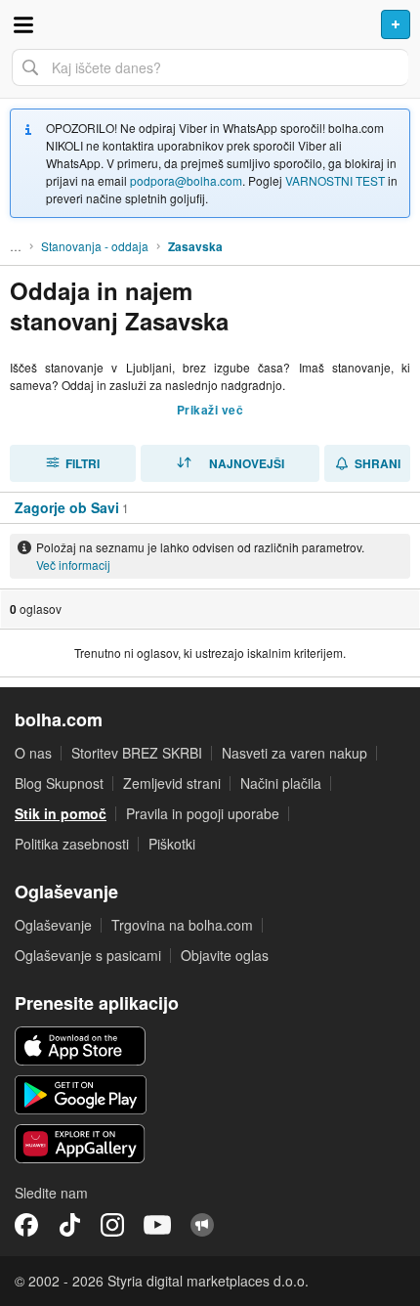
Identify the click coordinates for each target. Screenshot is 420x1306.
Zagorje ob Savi (67, 507)
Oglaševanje (53, 925)
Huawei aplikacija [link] (81, 1143)
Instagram (112, 1225)
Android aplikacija (81, 1094)
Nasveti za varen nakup (294, 752)
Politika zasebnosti (72, 843)
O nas (33, 752)
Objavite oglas (225, 955)
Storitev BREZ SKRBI (136, 752)
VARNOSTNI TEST (335, 180)
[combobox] (210, 67)
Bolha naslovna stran (210, 24)
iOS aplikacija (81, 1046)
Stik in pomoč (60, 813)
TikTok (69, 1225)
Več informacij (73, 564)
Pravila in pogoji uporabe (202, 813)
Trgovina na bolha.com (182, 925)
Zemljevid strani (172, 783)
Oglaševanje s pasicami (88, 955)
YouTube (157, 1225)
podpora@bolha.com (186, 180)
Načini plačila (280, 783)
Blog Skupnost (59, 783)
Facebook (26, 1225)
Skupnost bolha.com (202, 1225)
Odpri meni (23, 24)
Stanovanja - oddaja (94, 246)
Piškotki (171, 843)
